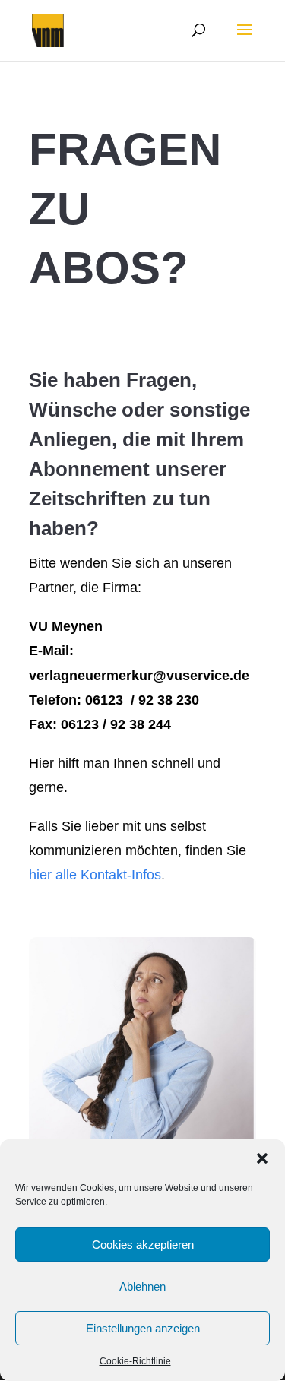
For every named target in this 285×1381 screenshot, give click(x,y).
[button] (262, 1158)
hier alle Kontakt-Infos (95, 874)
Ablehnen (142, 1286)
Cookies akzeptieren (143, 1244)
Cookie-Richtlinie (135, 1361)
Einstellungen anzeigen (143, 1328)
